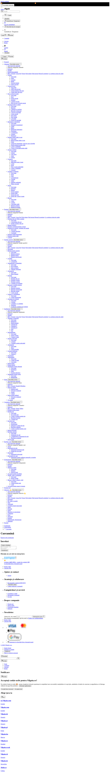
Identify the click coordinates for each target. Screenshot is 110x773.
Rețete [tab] (6, 668)
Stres (9, 502)
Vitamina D (14, 327)
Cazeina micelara (15, 231)
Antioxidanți (11, 357)
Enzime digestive (15, 373)
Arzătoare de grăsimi (13, 299)
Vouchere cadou (12, 584)
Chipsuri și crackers (16, 109)
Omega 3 (13, 354)
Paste (12, 174)
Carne (12, 163)
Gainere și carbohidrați (14, 294)
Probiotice (13, 369)
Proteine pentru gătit (13, 236)
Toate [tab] (5, 664)
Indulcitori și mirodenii (14, 122)
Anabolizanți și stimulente (15, 263)
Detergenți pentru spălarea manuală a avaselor (23, 457)
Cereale (10, 75)
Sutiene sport (14, 389)
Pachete (6, 523)
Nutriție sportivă (8, 239)
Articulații (10, 504)
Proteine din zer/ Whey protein (16, 219)
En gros (10, 596)
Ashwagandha (15, 349)
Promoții (6, 62)
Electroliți (10, 249)
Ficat (9, 515)
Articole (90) (7, 568)
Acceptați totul (18, 689)
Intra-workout (14, 268)
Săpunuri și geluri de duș (17, 425)
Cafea (12, 201)
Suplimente (7, 309)
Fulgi (12, 78)
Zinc (12, 329)
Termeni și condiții (9, 649)
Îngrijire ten (11, 411)
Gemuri (13, 134)
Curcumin (13, 362)
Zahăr (12, 126)
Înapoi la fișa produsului (7, 537)
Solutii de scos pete (16, 451)
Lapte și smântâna (16, 146)
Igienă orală (11, 439)
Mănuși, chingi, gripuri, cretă (15, 480)
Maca (12, 348)
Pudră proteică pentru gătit (18, 145)
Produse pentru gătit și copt (15, 137)
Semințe (13, 100)
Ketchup (13, 188)
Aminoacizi (11, 271)
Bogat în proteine (43, 73)
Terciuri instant (15, 83)
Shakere (13, 470)
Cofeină (13, 302)
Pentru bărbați (11, 365)
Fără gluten (28, 73)
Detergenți (10, 453)
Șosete (13, 392)
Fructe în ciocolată (16, 120)
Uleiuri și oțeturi (12, 149)
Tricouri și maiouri (16, 390)
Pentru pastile (14, 478)
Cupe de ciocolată (16, 112)
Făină (12, 142)
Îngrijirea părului (12, 432)
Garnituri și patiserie (13, 171)
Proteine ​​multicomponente (15, 234)
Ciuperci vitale (15, 337)
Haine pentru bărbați (13, 395)
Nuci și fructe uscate (13, 94)
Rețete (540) (7, 566)
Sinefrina (13, 305)
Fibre (12, 371)
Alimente (6, 64)
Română (7, 53)
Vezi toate (13, 76)
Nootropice (11, 355)
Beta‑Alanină (14, 274)
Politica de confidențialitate (35, 618)
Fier (12, 331)
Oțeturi (13, 157)
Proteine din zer (15, 278)
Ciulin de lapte (15, 360)
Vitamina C (14, 326)
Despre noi (10, 604)
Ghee (12, 156)
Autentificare (4, 550)
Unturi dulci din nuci (16, 92)
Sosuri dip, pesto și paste (17, 196)
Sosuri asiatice (15, 191)
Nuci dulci (14, 115)
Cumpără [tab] (6, 665)
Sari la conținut (5, 1)
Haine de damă (12, 387)
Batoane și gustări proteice (15, 285)
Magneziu (13, 321)
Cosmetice (7, 402)
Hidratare (10, 521)
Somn (9, 510)
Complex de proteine (16, 283)
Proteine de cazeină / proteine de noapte (18, 228)
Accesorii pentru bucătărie (15, 474)
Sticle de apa (14, 472)
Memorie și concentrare (14, 512)
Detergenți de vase (13, 456)
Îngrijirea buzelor (15, 418)
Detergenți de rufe (12, 448)
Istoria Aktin (11, 605)
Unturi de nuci (11, 86)
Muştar (13, 190)
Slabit (9, 507)
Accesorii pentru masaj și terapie (16, 486)
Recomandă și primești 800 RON (17, 583)
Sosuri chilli (14, 193)
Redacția (10, 608)
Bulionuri (13, 136)
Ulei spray (14, 154)
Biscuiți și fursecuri (16, 111)
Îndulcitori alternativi (16, 129)
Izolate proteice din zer (17, 223)
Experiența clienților (13, 607)
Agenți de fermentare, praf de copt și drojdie (23, 143)
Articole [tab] (6, 667)
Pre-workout (14, 266)
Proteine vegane (15, 280)
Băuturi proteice (15, 205)
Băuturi (10, 198)
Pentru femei (11, 363)
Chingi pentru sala (16, 483)
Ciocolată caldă (15, 204)
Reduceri (10, 69)
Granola (13, 80)
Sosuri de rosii (15, 195)
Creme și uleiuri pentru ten (18, 416)
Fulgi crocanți (14, 84)
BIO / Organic (11, 73)
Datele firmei (7, 648)
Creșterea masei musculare (15, 505)
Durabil (18, 386)
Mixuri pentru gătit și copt (18, 140)
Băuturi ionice (15, 255)
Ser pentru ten (15, 414)
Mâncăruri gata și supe (17, 162)
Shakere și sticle (12, 467)
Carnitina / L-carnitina (17, 303)
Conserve (10, 159)
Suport (9, 575)
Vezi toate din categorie (14, 66)
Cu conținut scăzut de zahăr (55, 73)
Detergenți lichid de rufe (17, 449)
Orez (12, 176)
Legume (13, 170)
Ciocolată (13, 118)
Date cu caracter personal (11, 653)
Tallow (21, 408)
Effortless (22, 386)
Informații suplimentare (25, 686)
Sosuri (9, 185)
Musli (12, 81)
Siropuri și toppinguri (17, 125)
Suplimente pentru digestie (15, 366)
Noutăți (10, 70)
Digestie (10, 509)
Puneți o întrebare (5, 545)
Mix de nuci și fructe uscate (18, 103)
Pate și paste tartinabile (17, 167)
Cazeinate (13, 233)
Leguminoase (14, 177)
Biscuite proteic (15, 291)
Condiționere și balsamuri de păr (20, 436)
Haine (6, 379)
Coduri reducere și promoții (15, 586)
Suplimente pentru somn (14, 374)
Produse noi (7, 488)
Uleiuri (13, 153)
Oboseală (10, 516)
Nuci (12, 97)
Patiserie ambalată (16, 182)
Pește (12, 165)
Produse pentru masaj (13, 410)
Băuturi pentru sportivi (14, 251)
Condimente (14, 132)
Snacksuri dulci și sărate (14, 104)
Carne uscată (14, 114)
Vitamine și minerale (13, 318)
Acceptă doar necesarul (7, 689)
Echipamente (8, 459)
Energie (10, 518)
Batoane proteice (15, 288)
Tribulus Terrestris (16, 269)
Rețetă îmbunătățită (13, 72)
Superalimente (11, 332)
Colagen (10, 237)
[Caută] (2, 11)
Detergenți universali (16, 454)
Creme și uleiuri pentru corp (18, 428)
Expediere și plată (12, 593)
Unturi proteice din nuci (17, 90)
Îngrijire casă (7, 441)
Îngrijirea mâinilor (16, 427)
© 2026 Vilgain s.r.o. (6, 645)
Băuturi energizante (16, 257)
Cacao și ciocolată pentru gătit (19, 148)
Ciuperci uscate (15, 101)
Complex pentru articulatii (18, 343)
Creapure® (14, 261)
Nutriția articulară (12, 338)
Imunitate (10, 499)
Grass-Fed (18, 73)
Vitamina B (14, 324)
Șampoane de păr (15, 435)
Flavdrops (13, 131)
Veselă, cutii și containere (14, 475)
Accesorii (10, 400)
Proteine (6, 209)
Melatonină (14, 377)
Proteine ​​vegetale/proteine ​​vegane (17, 226)
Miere (12, 128)
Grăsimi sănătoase (12, 351)
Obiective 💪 (8, 490)
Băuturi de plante (15, 207)
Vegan (23, 73)
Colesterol (10, 513)
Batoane (13, 108)
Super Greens (14, 335)
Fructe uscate (14, 98)
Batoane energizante (16, 289)
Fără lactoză (35, 73)
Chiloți (13, 393)
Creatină (10, 258)
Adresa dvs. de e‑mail (10, 616)
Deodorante (14, 424)
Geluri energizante (16, 297)
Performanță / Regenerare (14, 519)
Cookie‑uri (7, 651)
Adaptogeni (11, 345)
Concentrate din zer (16, 222)
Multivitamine (15, 323)
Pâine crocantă (15, 184)
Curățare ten (14, 419)
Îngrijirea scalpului (16, 438)
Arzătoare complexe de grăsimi (19, 306)
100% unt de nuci (16, 89)
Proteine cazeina (15, 282)
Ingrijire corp (11, 421)
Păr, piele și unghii (13, 501)
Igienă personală (12, 430)
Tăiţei (12, 181)
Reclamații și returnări (13, 595)
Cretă (12, 484)
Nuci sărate (14, 117)
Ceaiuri (13, 202)
